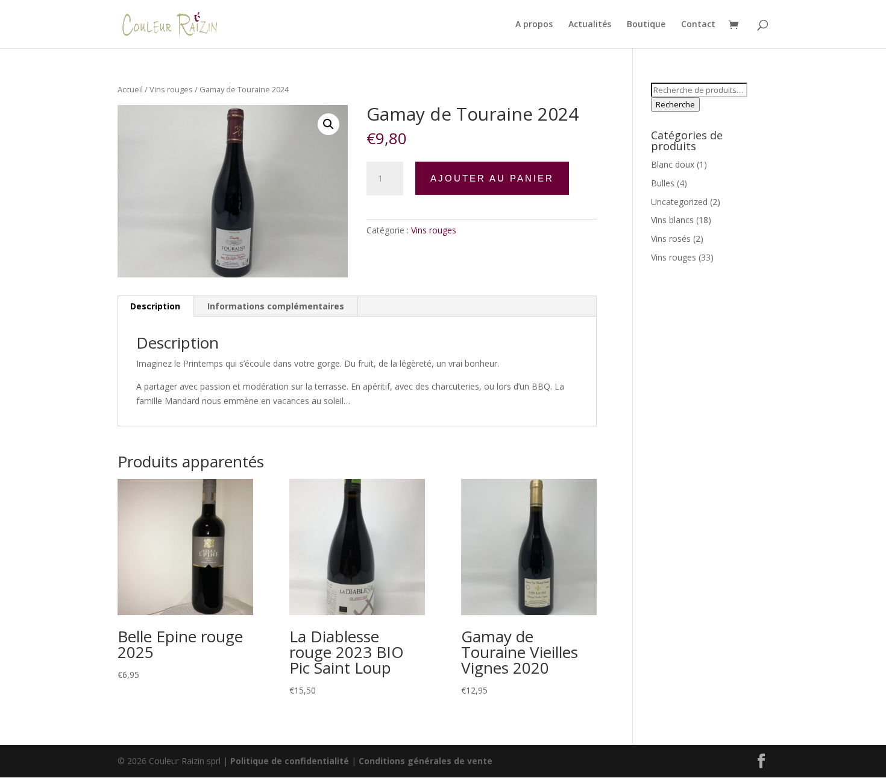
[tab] (155, 306)
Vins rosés (671, 238)
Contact (698, 25)
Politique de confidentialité (289, 761)
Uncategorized (679, 201)
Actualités (589, 25)
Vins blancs (672, 220)
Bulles (662, 183)
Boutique (646, 25)
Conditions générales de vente (425, 761)
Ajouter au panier (492, 178)
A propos (534, 25)
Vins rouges (171, 89)
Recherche (675, 104)
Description (155, 306)
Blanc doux (672, 164)
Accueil (130, 89)
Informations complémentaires (275, 306)
